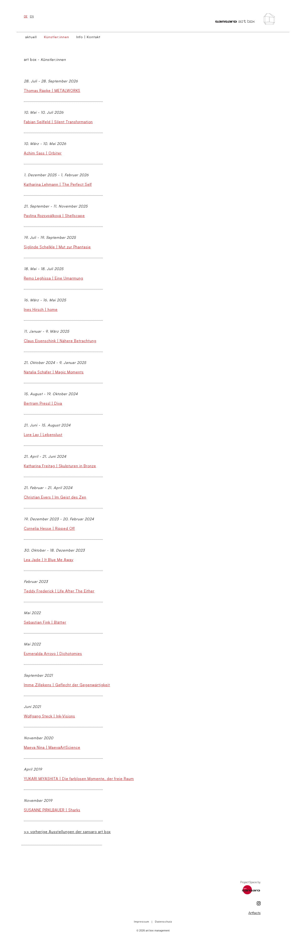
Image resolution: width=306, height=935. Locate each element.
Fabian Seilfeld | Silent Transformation (58, 122)
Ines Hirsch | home (41, 309)
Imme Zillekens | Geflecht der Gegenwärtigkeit (67, 685)
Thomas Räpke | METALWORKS (52, 90)
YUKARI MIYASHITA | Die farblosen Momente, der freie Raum (79, 778)
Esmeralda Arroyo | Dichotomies (53, 653)
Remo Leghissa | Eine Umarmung (53, 278)
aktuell (31, 37)
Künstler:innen (56, 37)
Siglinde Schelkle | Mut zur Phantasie (57, 247)
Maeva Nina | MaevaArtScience (52, 747)
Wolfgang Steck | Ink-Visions (49, 716)
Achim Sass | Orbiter (43, 153)
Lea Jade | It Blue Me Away (48, 560)
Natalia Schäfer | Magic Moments (54, 372)
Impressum (141, 921)
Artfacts (254, 913)
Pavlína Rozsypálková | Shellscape (54, 215)
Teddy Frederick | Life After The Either (59, 591)
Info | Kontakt (88, 37)
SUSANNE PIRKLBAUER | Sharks (52, 810)
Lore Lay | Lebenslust (43, 434)
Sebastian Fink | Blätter (45, 622)
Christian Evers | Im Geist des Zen (55, 497)
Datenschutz (163, 921)
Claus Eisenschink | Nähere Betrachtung (60, 341)
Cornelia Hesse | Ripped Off (49, 528)
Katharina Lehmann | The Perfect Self (58, 184)
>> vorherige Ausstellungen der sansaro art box (67, 831)
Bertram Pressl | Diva (43, 403)
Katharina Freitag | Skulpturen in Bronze (60, 466)
